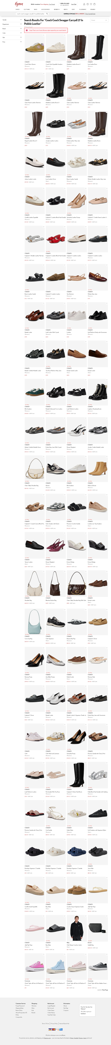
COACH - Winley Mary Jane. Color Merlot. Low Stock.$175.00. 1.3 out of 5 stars (98, 282)
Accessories (46, 9)
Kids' (73, 9)
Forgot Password (20, 1006)
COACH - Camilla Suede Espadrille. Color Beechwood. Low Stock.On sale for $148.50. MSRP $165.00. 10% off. (35, 894)
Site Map (65, 1008)
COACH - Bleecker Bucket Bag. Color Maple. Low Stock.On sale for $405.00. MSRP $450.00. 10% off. (56, 588)
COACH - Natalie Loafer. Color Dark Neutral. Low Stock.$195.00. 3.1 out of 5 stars (35, 320)
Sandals (76, 1038)
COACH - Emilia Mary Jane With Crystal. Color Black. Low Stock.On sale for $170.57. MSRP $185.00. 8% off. (56, 435)
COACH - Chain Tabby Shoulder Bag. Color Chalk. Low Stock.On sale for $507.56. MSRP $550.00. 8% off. (35, 473)
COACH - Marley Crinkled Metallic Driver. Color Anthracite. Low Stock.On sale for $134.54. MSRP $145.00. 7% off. (35, 435)
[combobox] (32, 13)
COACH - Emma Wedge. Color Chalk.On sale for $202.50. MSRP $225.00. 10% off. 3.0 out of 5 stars (77, 550)
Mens (33, 1008)
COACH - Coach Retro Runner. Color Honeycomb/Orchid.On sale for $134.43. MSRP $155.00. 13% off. (35, 52)
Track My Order (52, 1015)
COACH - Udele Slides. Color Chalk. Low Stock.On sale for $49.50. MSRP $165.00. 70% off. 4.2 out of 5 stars (77, 818)
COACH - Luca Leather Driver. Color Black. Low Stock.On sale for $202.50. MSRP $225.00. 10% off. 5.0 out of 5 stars (56, 167)
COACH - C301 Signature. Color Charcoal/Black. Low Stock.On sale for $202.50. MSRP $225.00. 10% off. (56, 626)
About (65, 1006)
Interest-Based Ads (64, 1023)
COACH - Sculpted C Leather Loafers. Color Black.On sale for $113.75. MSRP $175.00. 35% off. (98, 243)
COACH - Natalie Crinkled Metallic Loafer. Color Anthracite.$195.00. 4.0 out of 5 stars (35, 358)
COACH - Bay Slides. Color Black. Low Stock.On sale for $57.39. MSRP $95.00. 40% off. (56, 933)
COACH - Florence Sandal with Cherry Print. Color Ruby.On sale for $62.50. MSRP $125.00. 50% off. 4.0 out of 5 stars (35, 818)
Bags (35, 9)
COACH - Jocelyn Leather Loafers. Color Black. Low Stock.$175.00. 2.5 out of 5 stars (56, 129)
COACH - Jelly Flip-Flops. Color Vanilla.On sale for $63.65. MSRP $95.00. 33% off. (98, 894)
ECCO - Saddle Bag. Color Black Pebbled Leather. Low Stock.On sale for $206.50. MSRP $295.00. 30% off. (98, 933)
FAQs (17, 1015)
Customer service (87, 4)
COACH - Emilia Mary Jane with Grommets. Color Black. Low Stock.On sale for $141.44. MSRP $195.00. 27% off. (98, 703)
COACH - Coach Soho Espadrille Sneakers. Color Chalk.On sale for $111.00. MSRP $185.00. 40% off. (56, 52)
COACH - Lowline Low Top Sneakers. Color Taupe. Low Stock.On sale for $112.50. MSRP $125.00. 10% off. (98, 511)
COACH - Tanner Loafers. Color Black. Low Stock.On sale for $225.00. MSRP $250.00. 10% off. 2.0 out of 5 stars (35, 550)
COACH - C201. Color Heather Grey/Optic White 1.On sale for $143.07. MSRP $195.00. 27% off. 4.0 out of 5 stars (35, 741)
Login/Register (51, 1006)
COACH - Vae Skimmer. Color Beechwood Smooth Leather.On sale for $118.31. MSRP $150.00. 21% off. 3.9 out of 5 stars (77, 282)
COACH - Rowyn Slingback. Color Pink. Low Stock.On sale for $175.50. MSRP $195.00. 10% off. (56, 550)
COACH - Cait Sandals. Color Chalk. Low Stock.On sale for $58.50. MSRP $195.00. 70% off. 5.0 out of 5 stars (56, 818)
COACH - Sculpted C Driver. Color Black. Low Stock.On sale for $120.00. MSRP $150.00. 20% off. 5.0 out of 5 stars (35, 703)
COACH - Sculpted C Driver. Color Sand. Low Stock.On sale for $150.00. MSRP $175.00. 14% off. (98, 626)
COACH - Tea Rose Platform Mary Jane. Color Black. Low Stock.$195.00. (56, 358)
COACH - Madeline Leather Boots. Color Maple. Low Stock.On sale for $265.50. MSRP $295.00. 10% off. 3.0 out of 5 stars (98, 129)
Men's (66, 9)
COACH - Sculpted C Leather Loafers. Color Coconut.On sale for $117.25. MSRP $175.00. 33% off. (56, 282)
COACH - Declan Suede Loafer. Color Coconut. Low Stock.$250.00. (77, 358)
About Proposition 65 (21, 1012)
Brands (93, 9)
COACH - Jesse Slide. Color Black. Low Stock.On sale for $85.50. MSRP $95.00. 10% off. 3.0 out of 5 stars (98, 856)
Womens (34, 1006)
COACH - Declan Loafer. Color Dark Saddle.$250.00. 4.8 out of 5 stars (98, 358)
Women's (57, 9)
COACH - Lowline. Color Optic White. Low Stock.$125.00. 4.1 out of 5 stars (77, 320)
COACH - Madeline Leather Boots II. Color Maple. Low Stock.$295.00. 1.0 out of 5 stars (77, 52)
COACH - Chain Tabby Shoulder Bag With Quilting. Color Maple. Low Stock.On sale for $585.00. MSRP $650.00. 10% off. (77, 588)
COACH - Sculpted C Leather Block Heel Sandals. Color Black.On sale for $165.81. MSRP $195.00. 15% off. (56, 205)
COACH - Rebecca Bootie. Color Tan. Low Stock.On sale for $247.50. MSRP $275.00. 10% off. (98, 473)
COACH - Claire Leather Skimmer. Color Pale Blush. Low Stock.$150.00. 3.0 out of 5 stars (77, 90)
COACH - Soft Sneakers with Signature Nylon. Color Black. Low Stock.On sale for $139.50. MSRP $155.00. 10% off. (98, 818)
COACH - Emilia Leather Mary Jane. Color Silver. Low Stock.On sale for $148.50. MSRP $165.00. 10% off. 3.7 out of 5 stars (77, 129)
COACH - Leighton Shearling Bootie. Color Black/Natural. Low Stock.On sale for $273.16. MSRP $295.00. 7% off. (98, 397)
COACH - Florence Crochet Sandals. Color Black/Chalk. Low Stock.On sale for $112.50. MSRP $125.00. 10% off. (77, 511)
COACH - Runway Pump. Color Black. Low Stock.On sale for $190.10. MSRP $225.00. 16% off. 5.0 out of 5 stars (35, 665)
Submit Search (47, 14)
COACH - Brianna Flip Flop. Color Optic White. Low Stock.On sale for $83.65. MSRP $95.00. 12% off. (77, 626)
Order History (51, 1012)
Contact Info (19, 1017)
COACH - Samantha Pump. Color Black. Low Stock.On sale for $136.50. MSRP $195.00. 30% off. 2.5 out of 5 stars (77, 741)
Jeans (84, 1038)
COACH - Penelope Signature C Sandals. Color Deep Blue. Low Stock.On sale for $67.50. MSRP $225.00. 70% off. (77, 856)
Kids (33, 1010)
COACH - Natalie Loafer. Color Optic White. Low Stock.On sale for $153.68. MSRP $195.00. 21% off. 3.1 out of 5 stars (56, 703)
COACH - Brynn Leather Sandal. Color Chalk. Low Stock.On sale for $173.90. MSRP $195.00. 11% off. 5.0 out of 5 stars (77, 167)
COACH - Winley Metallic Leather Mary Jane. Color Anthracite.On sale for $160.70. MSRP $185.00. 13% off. (98, 167)
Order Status (51, 1010)
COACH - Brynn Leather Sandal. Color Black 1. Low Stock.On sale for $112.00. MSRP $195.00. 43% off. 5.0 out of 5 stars (35, 282)
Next (105, 990)
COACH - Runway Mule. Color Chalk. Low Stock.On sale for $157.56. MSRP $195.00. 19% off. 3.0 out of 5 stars (98, 665)
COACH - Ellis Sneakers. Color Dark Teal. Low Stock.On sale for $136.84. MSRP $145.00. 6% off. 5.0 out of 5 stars (35, 397)
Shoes (18, 9)
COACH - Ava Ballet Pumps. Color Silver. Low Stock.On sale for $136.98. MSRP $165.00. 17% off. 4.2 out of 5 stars (56, 665)
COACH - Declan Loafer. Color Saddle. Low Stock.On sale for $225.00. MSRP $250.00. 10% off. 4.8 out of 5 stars (98, 588)
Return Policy (19, 1010)
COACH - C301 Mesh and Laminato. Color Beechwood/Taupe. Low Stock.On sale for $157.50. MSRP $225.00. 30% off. (56, 741)
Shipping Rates (19, 1008)
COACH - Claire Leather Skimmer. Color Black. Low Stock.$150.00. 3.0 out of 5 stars (98, 90)
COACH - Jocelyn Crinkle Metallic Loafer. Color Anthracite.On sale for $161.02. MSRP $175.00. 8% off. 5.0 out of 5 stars (98, 435)
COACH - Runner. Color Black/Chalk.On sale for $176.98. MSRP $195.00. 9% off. (56, 473)
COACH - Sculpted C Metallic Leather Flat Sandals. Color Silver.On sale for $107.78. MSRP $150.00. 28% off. (35, 243)
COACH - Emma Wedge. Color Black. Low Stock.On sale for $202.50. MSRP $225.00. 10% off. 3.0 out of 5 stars (98, 550)
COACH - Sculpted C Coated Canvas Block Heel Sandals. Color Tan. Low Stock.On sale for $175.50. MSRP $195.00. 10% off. (35, 511)
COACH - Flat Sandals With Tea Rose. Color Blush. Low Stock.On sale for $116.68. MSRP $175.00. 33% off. (56, 779)
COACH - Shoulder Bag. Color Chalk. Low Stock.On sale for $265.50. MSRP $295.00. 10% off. (35, 588)
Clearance (82, 9)
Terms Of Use (45, 1023)
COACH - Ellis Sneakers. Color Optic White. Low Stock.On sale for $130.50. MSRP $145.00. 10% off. (77, 473)
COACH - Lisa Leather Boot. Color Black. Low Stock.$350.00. (98, 52)
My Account (84, 4)
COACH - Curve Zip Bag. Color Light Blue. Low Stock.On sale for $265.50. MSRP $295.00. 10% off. (35, 626)
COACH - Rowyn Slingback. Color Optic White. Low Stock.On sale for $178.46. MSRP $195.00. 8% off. (77, 435)
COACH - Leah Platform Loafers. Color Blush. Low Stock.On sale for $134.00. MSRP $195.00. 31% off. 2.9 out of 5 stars (35, 779)
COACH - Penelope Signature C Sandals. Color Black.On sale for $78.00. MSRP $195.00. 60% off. (35, 856)
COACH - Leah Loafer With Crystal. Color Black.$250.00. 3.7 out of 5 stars (56, 320)
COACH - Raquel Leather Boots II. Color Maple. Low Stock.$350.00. (35, 129)
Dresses (81, 1038)
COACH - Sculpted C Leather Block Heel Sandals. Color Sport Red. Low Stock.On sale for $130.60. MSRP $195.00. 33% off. (56, 243)
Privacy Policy (54, 1023)
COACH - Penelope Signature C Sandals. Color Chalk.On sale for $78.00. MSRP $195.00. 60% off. (56, 856)
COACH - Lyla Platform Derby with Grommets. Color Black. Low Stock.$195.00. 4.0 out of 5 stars (98, 320)
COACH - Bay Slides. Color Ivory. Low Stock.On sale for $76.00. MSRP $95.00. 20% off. (56, 894)
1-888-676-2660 (64, 3)
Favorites (91, 4)
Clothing (27, 9)
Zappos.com (47, 1038)
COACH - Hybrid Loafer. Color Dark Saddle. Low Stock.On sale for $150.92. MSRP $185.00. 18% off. (77, 665)
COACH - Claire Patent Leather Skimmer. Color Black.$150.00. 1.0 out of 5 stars (35, 90)
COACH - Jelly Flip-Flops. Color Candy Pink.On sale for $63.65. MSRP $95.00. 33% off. (35, 933)
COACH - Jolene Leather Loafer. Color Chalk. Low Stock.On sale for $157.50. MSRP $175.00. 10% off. (35, 167)
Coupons (65, 1010)
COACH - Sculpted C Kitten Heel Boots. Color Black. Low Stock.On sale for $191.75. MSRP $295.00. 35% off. (77, 779)
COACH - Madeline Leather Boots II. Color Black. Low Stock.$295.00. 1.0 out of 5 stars (56, 90)
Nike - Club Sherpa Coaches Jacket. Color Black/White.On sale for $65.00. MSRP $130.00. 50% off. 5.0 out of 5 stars (77, 933)
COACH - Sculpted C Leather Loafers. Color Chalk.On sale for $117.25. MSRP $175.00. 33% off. (77, 243)
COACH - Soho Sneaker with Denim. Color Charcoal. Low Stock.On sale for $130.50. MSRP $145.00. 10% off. (56, 511)
